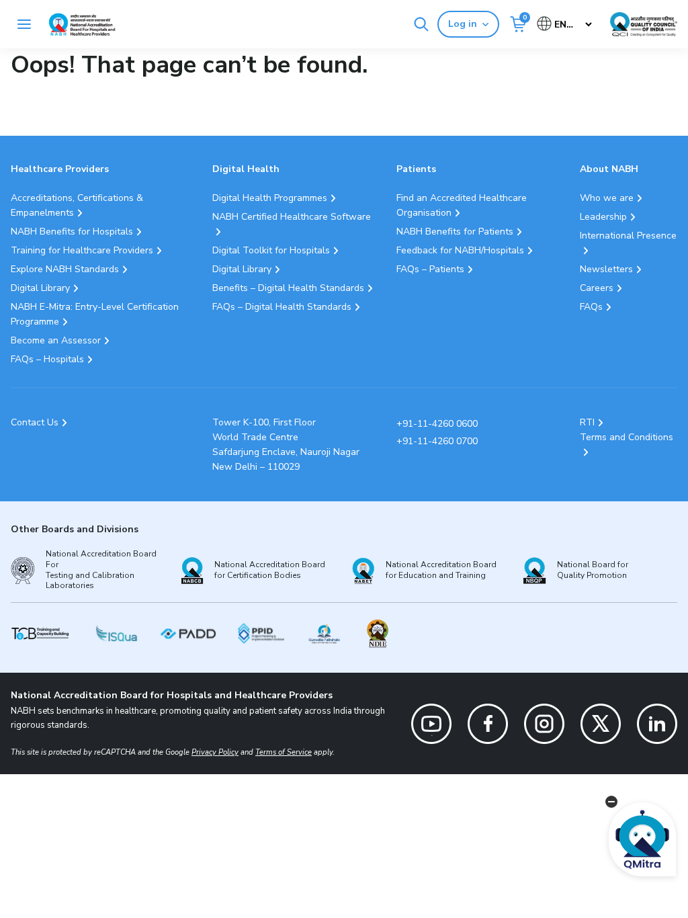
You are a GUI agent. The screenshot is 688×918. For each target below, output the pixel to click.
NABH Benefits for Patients (454, 231)
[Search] (421, 24)
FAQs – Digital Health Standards (281, 306)
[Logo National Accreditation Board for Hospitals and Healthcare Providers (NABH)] (82, 24)
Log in (462, 23)
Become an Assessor (56, 340)
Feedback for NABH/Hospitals (460, 250)
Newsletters (606, 269)
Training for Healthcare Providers (82, 250)
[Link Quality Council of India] (643, 24)
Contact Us (34, 422)
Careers (596, 288)
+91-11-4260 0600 (437, 423)
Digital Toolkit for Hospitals (271, 250)
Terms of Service (283, 752)
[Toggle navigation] (24, 24)
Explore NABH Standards (65, 269)
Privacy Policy (215, 752)
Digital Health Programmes (269, 198)
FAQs (591, 306)
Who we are (607, 198)
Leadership (603, 216)
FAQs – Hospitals (47, 359)
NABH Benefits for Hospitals (72, 231)
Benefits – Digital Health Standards (288, 288)
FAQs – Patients (430, 269)
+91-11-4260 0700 (437, 441)
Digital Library (40, 288)
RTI (587, 422)
